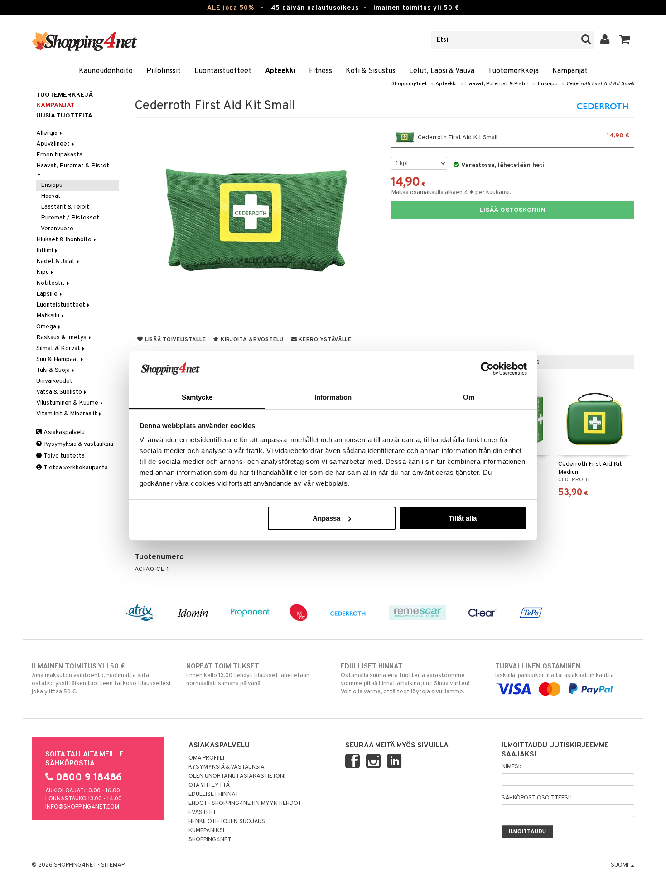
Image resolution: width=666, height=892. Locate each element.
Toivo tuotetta (64, 456)
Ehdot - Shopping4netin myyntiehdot (244, 803)
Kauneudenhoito (106, 71)
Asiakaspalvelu (64, 432)
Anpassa (326, 518)
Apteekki (280, 71)
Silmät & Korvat (59, 348)
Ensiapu (548, 84)
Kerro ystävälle (324, 339)
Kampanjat (570, 71)
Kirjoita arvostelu (251, 339)
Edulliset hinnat (213, 794)
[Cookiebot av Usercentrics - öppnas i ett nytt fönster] (487, 368)
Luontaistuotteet (222, 71)
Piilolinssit (163, 71)
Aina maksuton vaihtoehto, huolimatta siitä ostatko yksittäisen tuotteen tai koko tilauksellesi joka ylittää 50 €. (101, 679)
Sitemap (113, 865)
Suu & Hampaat (58, 359)
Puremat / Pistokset (70, 218)
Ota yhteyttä (209, 785)
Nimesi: (511, 766)
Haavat (51, 196)
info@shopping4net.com (82, 807)
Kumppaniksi (206, 830)
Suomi (620, 865)
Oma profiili (206, 758)
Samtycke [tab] (197, 397)
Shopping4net (409, 84)
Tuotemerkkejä (513, 71)
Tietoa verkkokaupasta (75, 468)
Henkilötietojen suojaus (226, 821)
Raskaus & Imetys (62, 337)
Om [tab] (468, 397)
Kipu (43, 272)
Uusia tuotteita (64, 116)
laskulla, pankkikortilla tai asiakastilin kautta (554, 671)
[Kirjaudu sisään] (605, 40)
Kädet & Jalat (56, 261)
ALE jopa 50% (230, 8)
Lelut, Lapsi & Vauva (441, 71)
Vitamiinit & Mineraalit (67, 414)
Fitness (320, 71)
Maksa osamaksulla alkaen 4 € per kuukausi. (451, 192)
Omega (47, 327)
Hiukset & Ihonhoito (64, 240)
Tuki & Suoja (53, 370)
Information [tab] (333, 397)
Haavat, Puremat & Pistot (497, 84)
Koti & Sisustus (371, 71)
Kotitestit (51, 283)
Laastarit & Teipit (65, 207)
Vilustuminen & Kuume (68, 403)
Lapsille (47, 294)
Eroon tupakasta (59, 155)
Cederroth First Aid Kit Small (600, 84)
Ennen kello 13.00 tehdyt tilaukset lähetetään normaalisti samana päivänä (247, 675)
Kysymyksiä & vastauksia (78, 444)
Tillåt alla (463, 518)
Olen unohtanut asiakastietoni (236, 776)
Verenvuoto (57, 229)
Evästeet (202, 812)
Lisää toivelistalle (174, 339)
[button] (625, 40)
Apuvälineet (53, 144)
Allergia (47, 133)
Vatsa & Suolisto (59, 392)
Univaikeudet (54, 381)
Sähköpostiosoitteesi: (536, 798)
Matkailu (48, 316)
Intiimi (45, 250)
